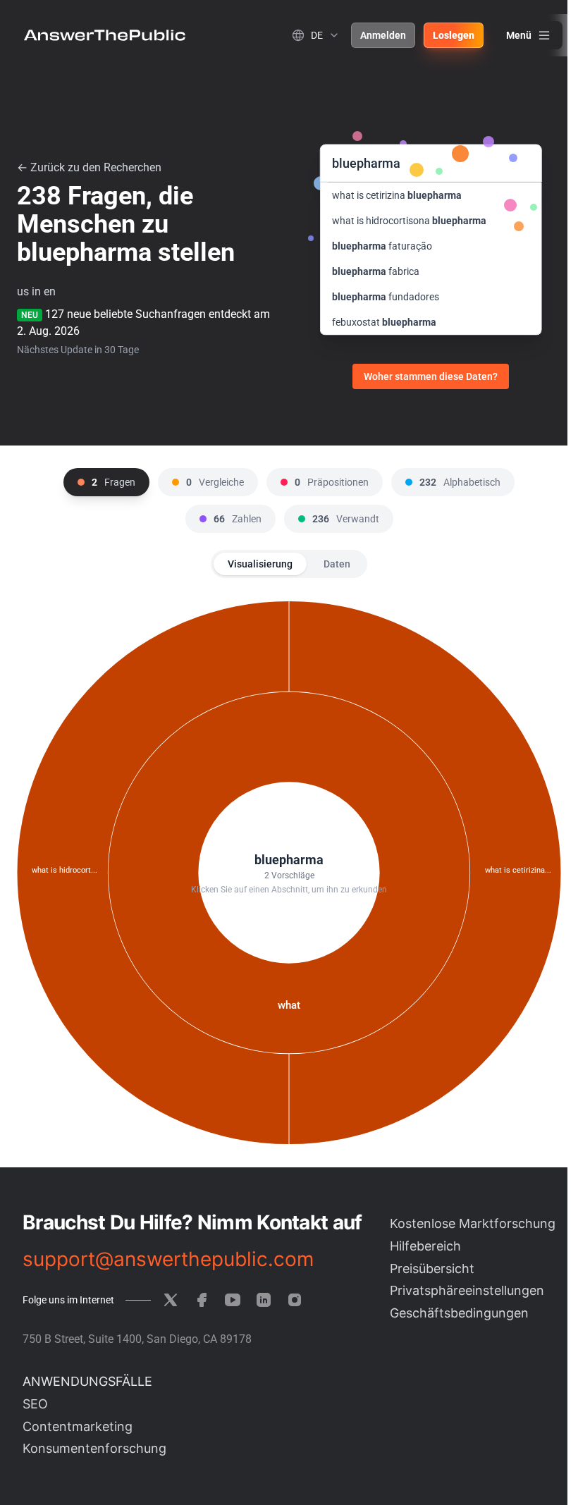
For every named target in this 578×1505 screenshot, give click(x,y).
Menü (518, 35)
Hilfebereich (425, 1246)
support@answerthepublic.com (168, 1259)
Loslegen (453, 35)
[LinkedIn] (263, 1299)
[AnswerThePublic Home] (104, 35)
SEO (35, 1403)
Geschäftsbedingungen (459, 1313)
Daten (337, 564)
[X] (170, 1299)
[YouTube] (232, 1299)
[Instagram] (294, 1299)
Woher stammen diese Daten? (431, 376)
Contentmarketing (78, 1426)
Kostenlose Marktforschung (472, 1223)
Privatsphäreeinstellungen (467, 1290)
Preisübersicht (432, 1268)
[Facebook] (201, 1299)
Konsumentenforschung (94, 1448)
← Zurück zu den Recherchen (89, 167)
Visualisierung (260, 564)
